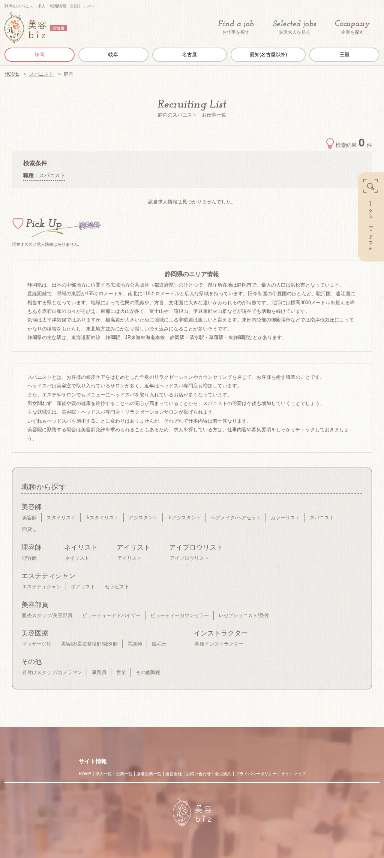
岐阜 (113, 54)
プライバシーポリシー (256, 773)
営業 (121, 672)
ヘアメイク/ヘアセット (236, 517)
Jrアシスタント (184, 517)
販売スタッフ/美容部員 (47, 615)
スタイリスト (61, 517)
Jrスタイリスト (102, 517)
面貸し (29, 529)
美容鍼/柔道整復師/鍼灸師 (89, 644)
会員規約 (223, 773)
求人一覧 (103, 773)
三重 (345, 54)
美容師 (29, 517)
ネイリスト (77, 558)
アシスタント (143, 517)
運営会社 (173, 773)
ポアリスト (83, 586)
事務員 (99, 672)
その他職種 (148, 672)
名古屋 (189, 54)
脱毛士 (159, 644)
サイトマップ (293, 773)
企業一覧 (124, 773)
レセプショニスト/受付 (244, 615)
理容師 (29, 558)
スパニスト (41, 74)
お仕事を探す (235, 32)
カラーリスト (285, 517)
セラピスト (117, 586)
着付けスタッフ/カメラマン (52, 672)
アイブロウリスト (189, 558)
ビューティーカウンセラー (179, 615)
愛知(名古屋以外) (268, 54)
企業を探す (352, 32)
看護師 (135, 644)
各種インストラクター (219, 644)
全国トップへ (82, 6)
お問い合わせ (198, 773)
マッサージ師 (36, 644)
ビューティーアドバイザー (111, 615)
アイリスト (129, 558)
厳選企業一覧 (148, 773)
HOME (11, 74)
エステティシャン (41, 586)
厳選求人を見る (294, 32)
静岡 (39, 54)
